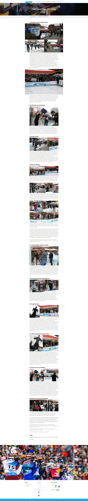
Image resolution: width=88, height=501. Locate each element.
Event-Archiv (58, 1)
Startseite (36, 16)
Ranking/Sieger (53, 1)
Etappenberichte (48, 1)
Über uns (62, 1)
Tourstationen (43, 1)
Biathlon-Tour (38, 1)
